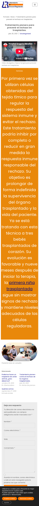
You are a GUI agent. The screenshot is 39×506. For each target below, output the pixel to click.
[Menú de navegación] (34, 4)
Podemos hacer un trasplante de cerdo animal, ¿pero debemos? (9, 377)
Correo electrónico (12, 430)
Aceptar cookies (9, 498)
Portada (6, 17)
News (13, 17)
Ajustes (6, 502)
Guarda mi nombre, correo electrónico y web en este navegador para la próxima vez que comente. (19, 480)
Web (6, 439)
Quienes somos (8, 389)
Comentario (9, 448)
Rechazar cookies (26, 498)
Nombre (8, 421)
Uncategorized (25, 34)
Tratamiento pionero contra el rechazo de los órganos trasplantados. (27, 377)
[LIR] (12, 5)
